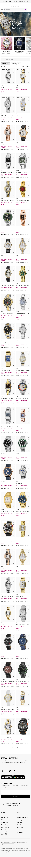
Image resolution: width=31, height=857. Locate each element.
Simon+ (19, 815)
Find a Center (20, 827)
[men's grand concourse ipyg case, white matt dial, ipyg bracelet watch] (8, 500)
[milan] (8, 613)
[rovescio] (8, 642)
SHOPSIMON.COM (7, 1)
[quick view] (14, 83)
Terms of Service (5, 827)
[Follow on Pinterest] (10, 771)
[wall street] (23, 444)
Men (19, 63)
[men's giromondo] (23, 472)
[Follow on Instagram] (2, 771)
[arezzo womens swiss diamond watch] (23, 274)
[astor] (23, 133)
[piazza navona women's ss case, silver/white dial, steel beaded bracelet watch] (8, 585)
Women (14, 63)
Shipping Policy (4, 817)
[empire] (8, 472)
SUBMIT (15, 796)
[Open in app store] (7, 778)
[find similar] (14, 72)
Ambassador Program (22, 817)
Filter (2, 66)
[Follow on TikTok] (13, 771)
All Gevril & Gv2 (5, 63)
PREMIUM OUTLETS (23, 1)
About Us (19, 812)
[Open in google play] (19, 778)
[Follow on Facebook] (6, 771)
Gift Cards (19, 829)
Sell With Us (20, 832)
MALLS (15, 1)
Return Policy (4, 820)
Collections (19, 822)
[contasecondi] (23, 726)
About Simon (20, 824)
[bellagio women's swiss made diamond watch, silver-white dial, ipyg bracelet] (23, 528)
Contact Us (4, 815)
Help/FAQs (3, 812)
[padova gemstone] (8, 359)
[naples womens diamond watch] (23, 557)
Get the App (20, 820)
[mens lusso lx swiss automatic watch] (23, 613)
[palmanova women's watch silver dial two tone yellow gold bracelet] (23, 359)
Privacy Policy (4, 824)
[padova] (23, 415)
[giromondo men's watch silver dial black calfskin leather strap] (8, 246)
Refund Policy (4, 822)
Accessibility (4, 829)
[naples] (23, 246)
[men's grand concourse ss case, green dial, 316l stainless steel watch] (23, 161)
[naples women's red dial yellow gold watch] (23, 189)
